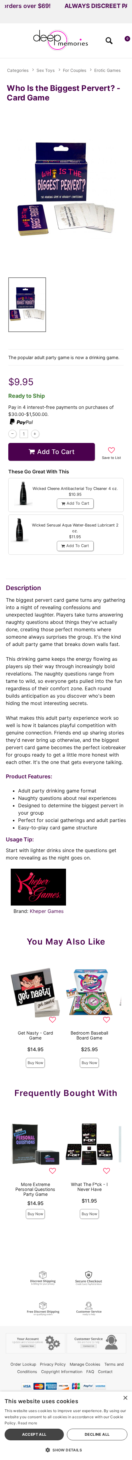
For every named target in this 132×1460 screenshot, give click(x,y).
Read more (27, 1423)
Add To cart (56, 452)
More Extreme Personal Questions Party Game (35, 1189)
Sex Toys (46, 70)
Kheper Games (47, 911)
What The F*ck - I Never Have (89, 1187)
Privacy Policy (53, 1364)
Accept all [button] (34, 1434)
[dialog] (66, 1426)
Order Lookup (23, 1364)
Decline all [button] (97, 1434)
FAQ (90, 1371)
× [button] (125, 1398)
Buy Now (35, 1062)
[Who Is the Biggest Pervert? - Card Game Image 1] (66, 188)
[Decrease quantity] (12, 434)
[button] (7, 43)
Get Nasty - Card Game (35, 1035)
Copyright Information (61, 1371)
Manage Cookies (85, 1364)
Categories (18, 70)
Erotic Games (107, 70)
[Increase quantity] (35, 434)
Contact (105, 1371)
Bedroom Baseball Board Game (89, 1035)
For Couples (74, 70)
